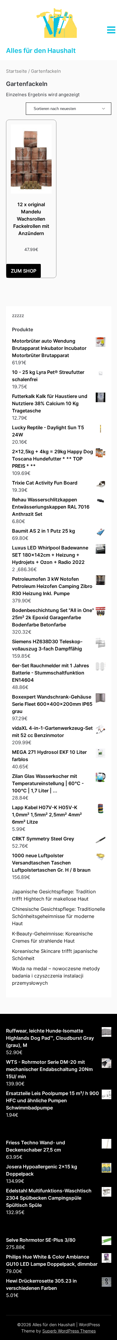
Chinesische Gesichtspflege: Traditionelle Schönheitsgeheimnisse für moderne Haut (58, 916)
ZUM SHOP (23, 271)
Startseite (16, 71)
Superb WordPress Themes (69, 1330)
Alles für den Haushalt (41, 50)
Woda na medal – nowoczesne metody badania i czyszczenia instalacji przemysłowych (56, 975)
